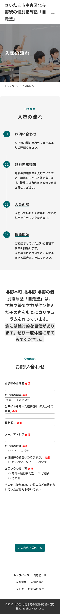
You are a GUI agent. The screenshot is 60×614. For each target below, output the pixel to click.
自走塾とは (39, 575)
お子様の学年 (16, 395)
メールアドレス (17, 434)
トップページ (21, 575)
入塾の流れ (37, 582)
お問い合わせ (36, 589)
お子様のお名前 (17, 383)
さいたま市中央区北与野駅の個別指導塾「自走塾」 (25, 12)
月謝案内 (21, 582)
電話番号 (13, 423)
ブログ (20, 589)
